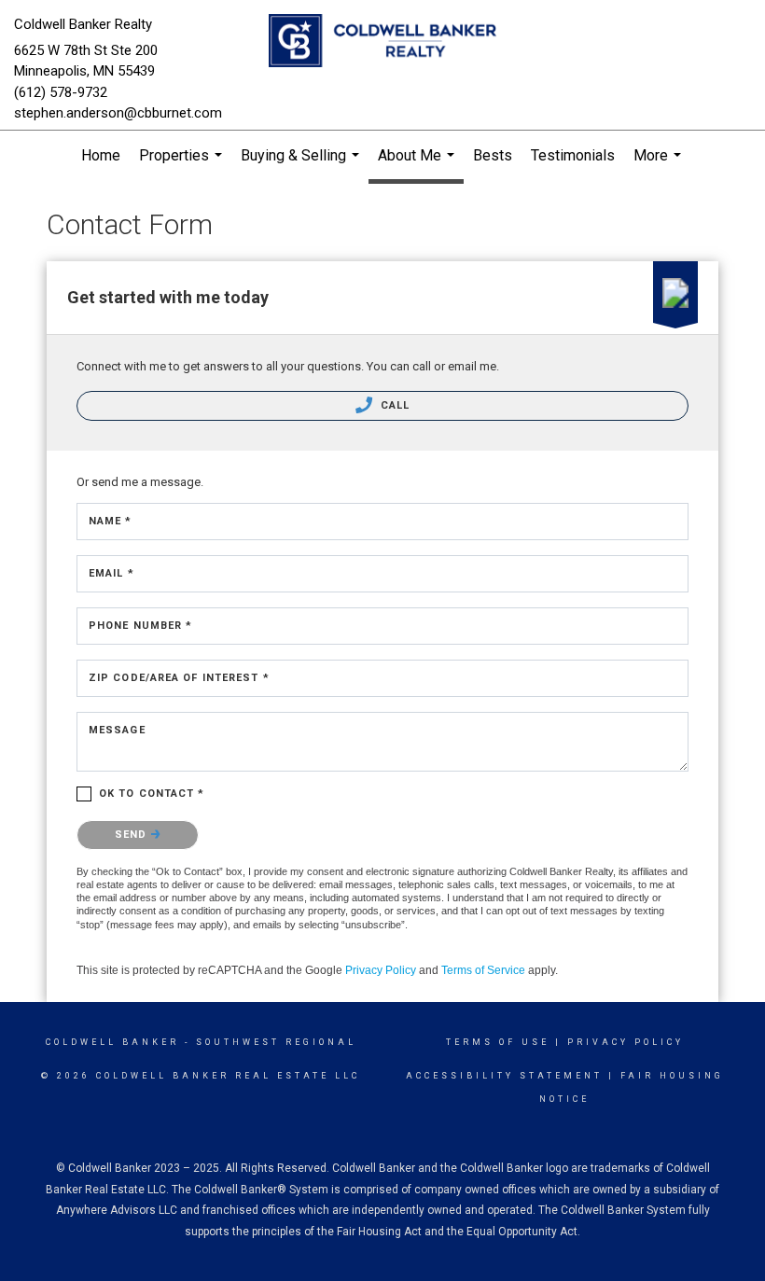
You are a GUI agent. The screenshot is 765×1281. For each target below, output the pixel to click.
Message (117, 730)
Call (393, 405)
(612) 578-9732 (60, 92)
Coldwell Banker (112, 1042)
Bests (492, 155)
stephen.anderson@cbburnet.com (118, 112)
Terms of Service (483, 970)
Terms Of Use (497, 1042)
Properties (183, 163)
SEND (133, 834)
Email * (111, 573)
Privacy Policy (380, 970)
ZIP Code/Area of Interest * (179, 678)
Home (100, 155)
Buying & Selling (302, 163)
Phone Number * (140, 626)
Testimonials (573, 155)
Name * (110, 521)
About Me (418, 165)
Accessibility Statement (504, 1075)
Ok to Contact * (152, 793)
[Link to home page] (382, 42)
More (659, 163)
